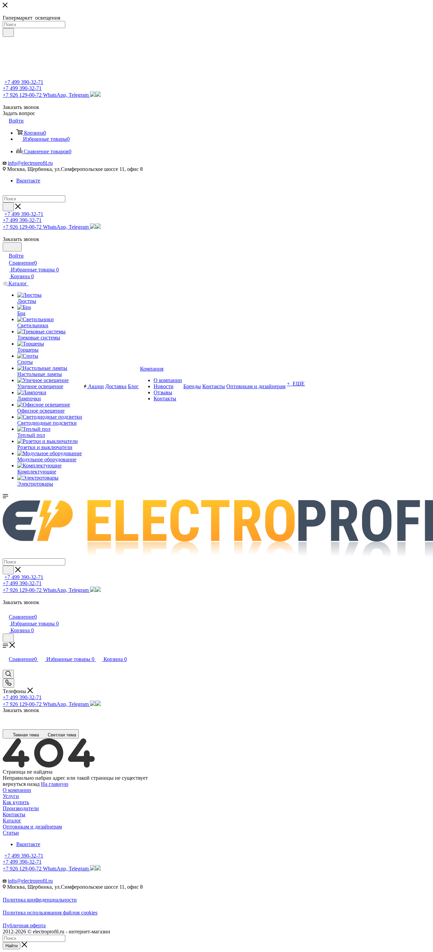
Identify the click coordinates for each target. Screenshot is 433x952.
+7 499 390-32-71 (23, 82)
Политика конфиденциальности (40, 900)
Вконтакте (28, 180)
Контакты (14, 814)
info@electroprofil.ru (30, 163)
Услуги (11, 796)
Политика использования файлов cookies (50, 912)
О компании (17, 790)
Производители (21, 808)
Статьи (11, 833)
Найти (11, 945)
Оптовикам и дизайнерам (32, 826)
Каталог (12, 820)
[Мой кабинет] (6, 610)
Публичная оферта (24, 925)
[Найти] (8, 32)
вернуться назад (21, 784)
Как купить (16, 802)
